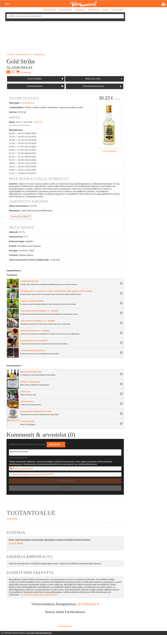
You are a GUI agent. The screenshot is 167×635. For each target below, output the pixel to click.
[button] (6, 4)
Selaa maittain (65, 9)
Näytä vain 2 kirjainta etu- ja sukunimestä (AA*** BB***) (33, 474)
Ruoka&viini (93, 9)
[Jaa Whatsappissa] (13, 72)
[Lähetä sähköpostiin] (8, 72)
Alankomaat (39, 54)
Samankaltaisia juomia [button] (93, 86)
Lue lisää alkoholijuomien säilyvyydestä (38, 595)
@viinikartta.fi (88, 604)
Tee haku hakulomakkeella (39, 633)
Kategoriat (80, 9)
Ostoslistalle (25, 72)
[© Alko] (109, 125)
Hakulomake (50, 9)
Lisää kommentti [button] (34, 86)
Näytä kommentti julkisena (23, 468)
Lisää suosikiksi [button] (34, 79)
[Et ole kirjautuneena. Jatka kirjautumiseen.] (164, 4)
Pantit (36, 122)
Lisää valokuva (109, 151)
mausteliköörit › (24, 54)
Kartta (105, 9)
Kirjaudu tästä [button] (93, 79)
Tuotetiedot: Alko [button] (19, 216)
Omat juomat (117, 9)
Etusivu (10, 54)
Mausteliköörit (27, 103)
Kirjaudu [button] (54, 444)
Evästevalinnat (65, 626)
